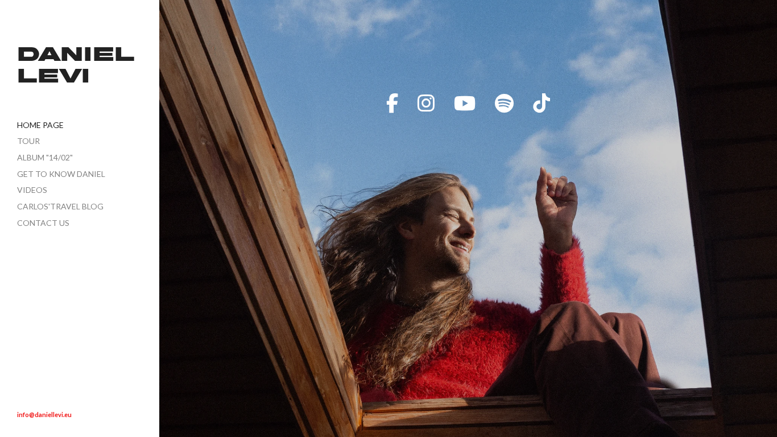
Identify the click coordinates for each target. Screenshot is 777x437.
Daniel (76, 56)
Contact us (43, 223)
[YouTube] (465, 103)
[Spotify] (504, 103)
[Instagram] (426, 103)
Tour (28, 141)
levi (53, 77)
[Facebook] (392, 103)
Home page (40, 125)
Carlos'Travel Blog (60, 206)
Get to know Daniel (61, 174)
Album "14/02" (45, 157)
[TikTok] (541, 103)
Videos (32, 190)
